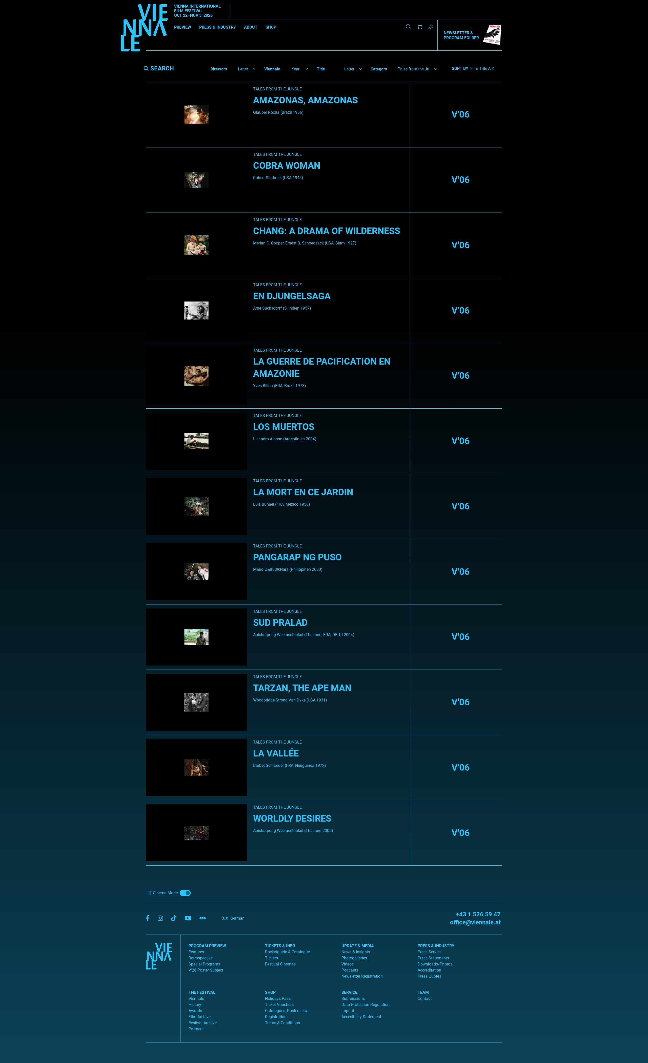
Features (196, 952)
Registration (276, 1016)
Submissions (353, 998)
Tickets (271, 958)
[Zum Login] (430, 26)
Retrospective (201, 958)
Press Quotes (429, 976)
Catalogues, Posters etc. (286, 1010)
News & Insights (355, 952)
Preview (182, 27)
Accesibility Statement (361, 1016)
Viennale (196, 998)
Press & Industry (217, 27)
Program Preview (207, 945)
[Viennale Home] (159, 986)
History (195, 1004)
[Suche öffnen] (408, 26)
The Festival (202, 992)
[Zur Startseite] (144, 28)
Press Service (429, 952)
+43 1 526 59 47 (478, 914)
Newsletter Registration (362, 976)
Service (349, 992)
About (250, 27)
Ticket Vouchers (279, 1004)
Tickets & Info (280, 945)
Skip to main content (18, 3)
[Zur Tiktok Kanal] (173, 918)
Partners (196, 1029)
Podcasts (349, 970)
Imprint (347, 1010)
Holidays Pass (278, 998)
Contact (425, 998)
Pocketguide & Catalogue (287, 952)
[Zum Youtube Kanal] (188, 918)
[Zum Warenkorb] (419, 26)
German (237, 918)
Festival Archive (203, 1022)
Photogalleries (354, 958)
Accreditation (429, 970)
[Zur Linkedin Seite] (160, 918)
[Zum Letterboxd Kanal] (202, 918)
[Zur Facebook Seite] (148, 918)
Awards (195, 1010)
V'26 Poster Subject (206, 970)
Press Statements (433, 958)
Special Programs (204, 964)
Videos (347, 964)
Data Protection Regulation (365, 1004)
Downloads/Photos (435, 964)
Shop (271, 27)
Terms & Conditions (282, 1022)
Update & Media (357, 945)
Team (423, 992)
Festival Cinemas (280, 964)
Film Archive (200, 1016)
